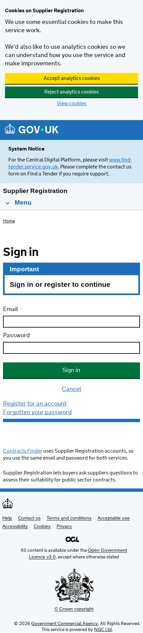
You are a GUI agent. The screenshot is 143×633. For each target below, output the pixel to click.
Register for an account (35, 404)
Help (7, 518)
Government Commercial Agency (64, 623)
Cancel (71, 389)
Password (16, 335)
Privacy (64, 526)
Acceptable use (113, 518)
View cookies (71, 103)
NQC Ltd (103, 629)
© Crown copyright (74, 608)
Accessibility (15, 526)
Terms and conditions (69, 518)
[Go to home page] (32, 130)
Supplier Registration (35, 190)
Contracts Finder (22, 451)
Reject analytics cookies (71, 92)
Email (10, 309)
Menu (22, 202)
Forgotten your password (37, 412)
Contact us (29, 518)
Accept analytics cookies (72, 78)
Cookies (42, 526)
